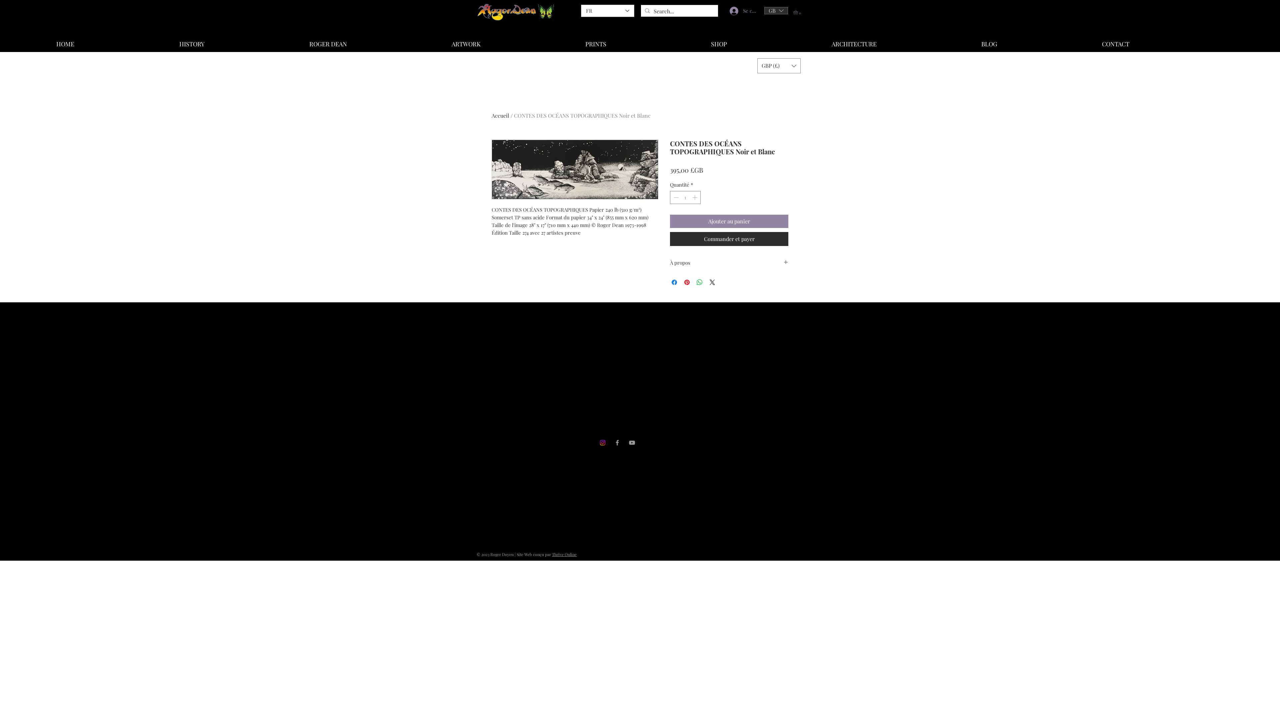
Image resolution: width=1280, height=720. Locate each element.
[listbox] (776, 10)
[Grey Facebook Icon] (617, 442)
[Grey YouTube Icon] (632, 442)
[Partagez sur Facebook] (674, 282)
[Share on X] (712, 282)
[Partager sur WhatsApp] (700, 282)
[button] (776, 10)
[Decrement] (675, 197)
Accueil (500, 115)
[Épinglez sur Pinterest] (687, 282)
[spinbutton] (685, 197)
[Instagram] (602, 442)
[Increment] (695, 197)
